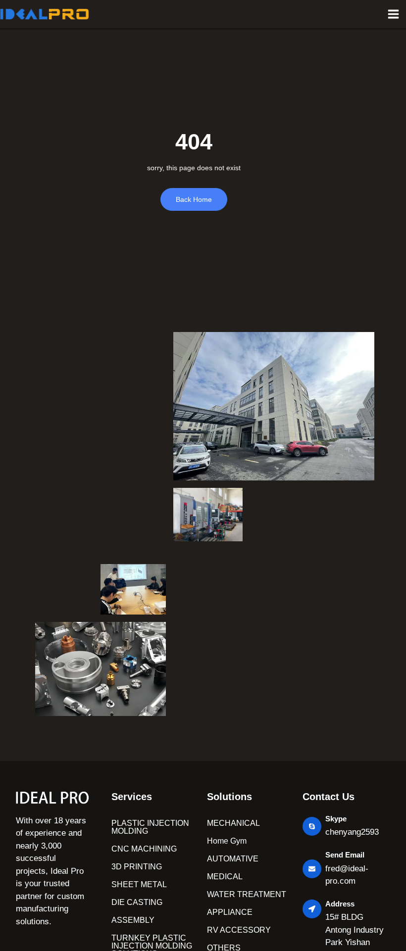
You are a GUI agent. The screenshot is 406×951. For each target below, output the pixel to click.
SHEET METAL (139, 884)
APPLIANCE (230, 912)
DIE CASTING (136, 902)
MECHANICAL (233, 823)
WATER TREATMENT (246, 894)
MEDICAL (225, 876)
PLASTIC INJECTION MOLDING (150, 827)
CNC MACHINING (144, 849)
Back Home (194, 199)
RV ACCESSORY (239, 930)
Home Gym (227, 841)
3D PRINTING (136, 866)
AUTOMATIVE (232, 859)
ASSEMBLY (132, 920)
